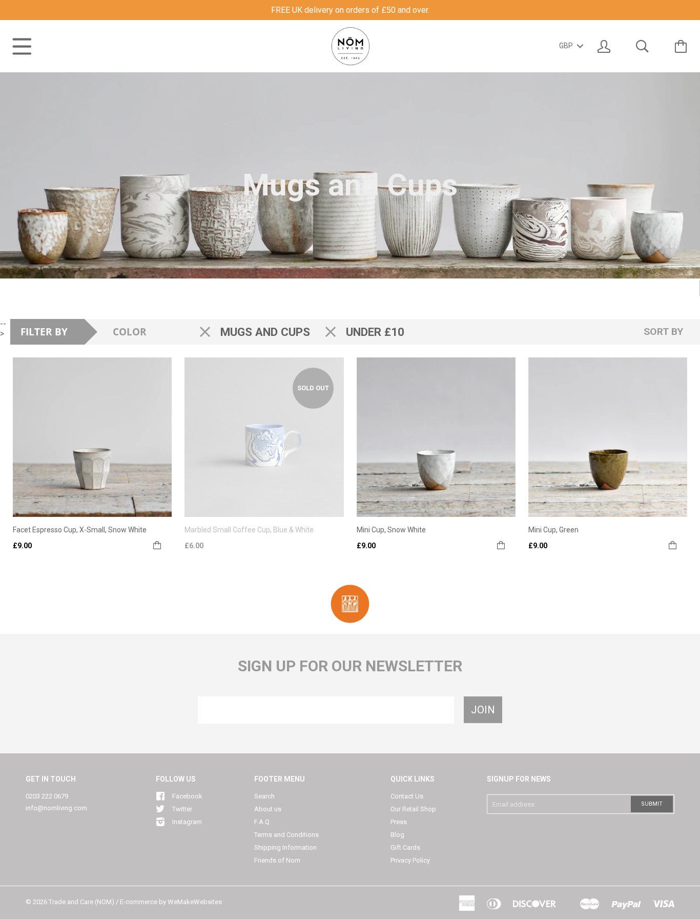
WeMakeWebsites (195, 902)
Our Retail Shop (413, 809)
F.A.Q (262, 822)
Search (264, 796)
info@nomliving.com (56, 808)
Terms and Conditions (286, 834)
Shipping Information (285, 847)
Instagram (187, 822)
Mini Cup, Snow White (391, 530)
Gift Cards (405, 847)
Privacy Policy (410, 860)
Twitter (182, 809)
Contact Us (406, 796)
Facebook (187, 796)
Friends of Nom (277, 860)
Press (398, 822)
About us (267, 809)
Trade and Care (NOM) (81, 902)
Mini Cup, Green (553, 530)
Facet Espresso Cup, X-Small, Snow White (80, 530)
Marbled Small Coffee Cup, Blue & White (249, 530)
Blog (397, 834)
